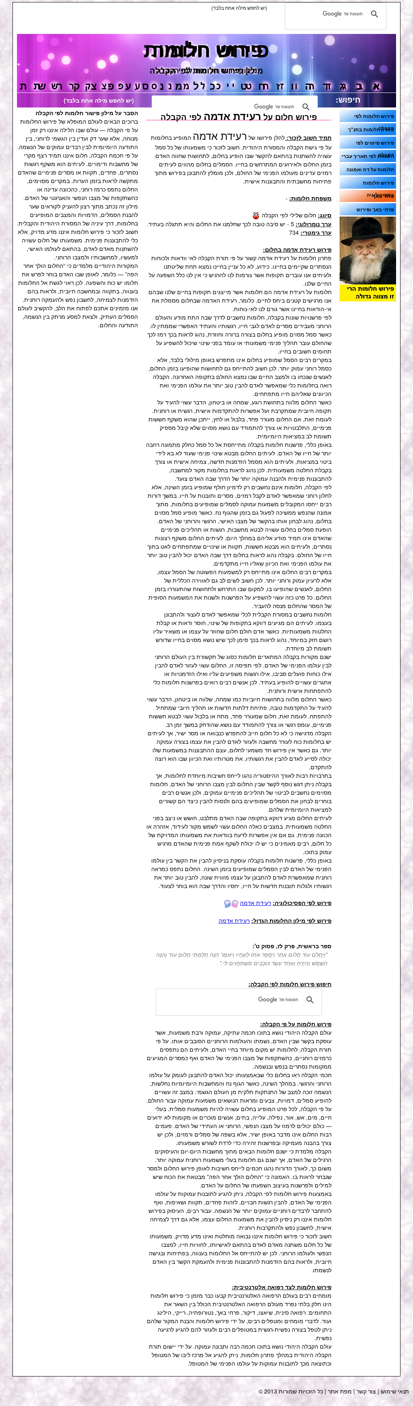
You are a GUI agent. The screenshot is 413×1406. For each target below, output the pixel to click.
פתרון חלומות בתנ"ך (371, 129)
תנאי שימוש (395, 1391)
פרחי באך (383, 196)
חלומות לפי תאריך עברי (368, 156)
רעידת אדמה (255, 903)
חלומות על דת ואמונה (370, 169)
